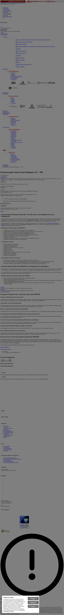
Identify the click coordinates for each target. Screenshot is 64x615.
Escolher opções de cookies (33, 606)
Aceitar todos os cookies (33, 598)
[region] (20, 604)
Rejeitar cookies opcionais (33, 602)
